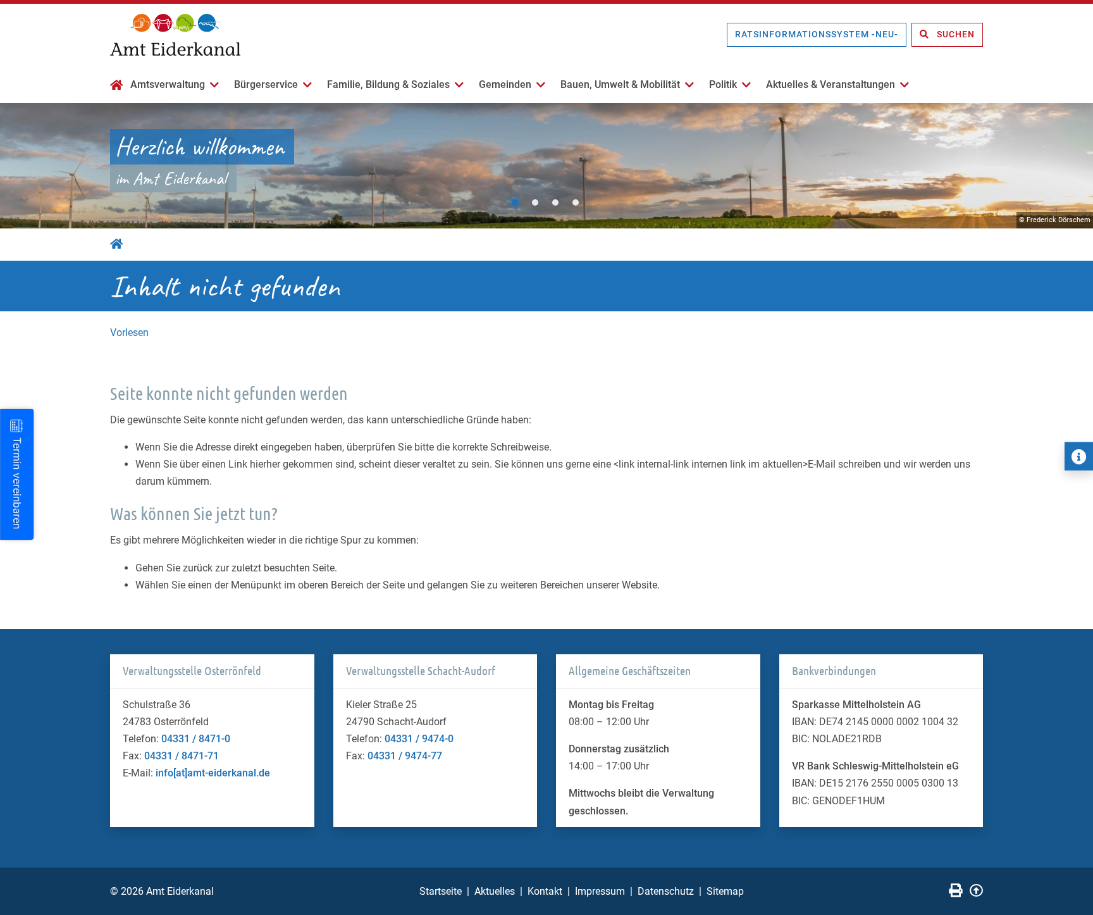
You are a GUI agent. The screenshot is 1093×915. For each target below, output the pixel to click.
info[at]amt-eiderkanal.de (213, 773)
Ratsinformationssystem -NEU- (816, 34)
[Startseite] (116, 86)
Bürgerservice (266, 84)
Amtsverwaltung (167, 84)
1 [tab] (515, 202)
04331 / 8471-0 (195, 739)
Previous (22, 165)
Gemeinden (505, 84)
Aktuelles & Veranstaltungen (830, 84)
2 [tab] (535, 202)
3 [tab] (555, 202)
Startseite (440, 891)
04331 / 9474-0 (419, 739)
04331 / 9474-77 (404, 756)
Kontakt (545, 891)
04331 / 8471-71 (181, 756)
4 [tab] (575, 202)
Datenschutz (666, 891)
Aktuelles (494, 891)
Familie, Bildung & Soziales (388, 84)
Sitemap (725, 891)
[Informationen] (1079, 456)
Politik (723, 84)
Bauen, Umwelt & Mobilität (620, 84)
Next (1071, 165)
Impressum (600, 891)
